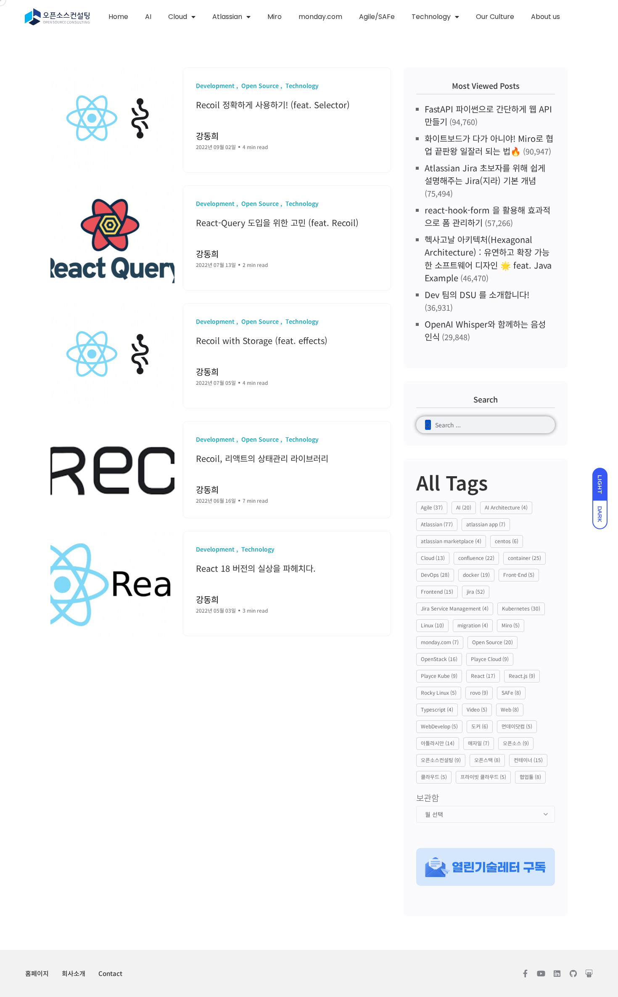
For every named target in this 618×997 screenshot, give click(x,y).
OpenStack (439, 658)
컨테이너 (528, 759)
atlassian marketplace (451, 540)
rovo (479, 692)
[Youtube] (541, 973)
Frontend (437, 591)
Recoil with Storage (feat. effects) (261, 340)
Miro (274, 16)
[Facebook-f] (525, 973)
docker (476, 574)
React (483, 675)
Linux (432, 625)
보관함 (427, 798)
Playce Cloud (490, 658)
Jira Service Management (455, 608)
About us (545, 16)
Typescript (437, 709)
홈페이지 (37, 973)
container (524, 557)
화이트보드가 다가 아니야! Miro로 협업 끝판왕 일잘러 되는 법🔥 (489, 144)
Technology (431, 16)
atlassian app (485, 524)
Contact (110, 973)
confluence (476, 557)
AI (148, 16)
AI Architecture (506, 507)
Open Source (492, 641)
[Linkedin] (557, 973)
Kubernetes (521, 608)
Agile (432, 507)
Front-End (518, 574)
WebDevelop (439, 726)
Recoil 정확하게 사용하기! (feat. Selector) (273, 105)
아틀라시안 (437, 742)
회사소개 (73, 973)
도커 (479, 726)
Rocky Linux (439, 692)
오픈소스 (516, 742)
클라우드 (434, 776)
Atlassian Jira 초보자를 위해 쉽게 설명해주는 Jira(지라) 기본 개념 (485, 174)
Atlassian (227, 16)
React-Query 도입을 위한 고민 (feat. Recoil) (277, 222)
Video (477, 709)
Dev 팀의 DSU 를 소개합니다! (477, 294)
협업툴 (530, 776)
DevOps (435, 574)
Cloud (177, 16)
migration (472, 625)
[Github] (573, 973)
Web (510, 709)
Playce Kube (439, 675)
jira (476, 591)
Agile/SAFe (377, 16)
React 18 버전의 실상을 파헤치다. (256, 568)
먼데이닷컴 (517, 726)
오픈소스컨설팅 (441, 759)
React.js (522, 675)
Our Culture (495, 16)
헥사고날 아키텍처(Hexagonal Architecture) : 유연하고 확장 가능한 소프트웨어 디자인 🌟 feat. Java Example (488, 258)
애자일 (478, 742)
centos (506, 540)
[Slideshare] (589, 973)
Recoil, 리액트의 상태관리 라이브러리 (262, 458)
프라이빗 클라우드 (483, 776)
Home (118, 16)
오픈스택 (487, 759)
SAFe (511, 692)
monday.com (320, 16)
